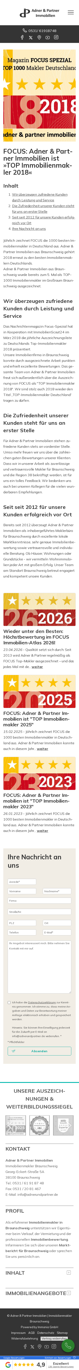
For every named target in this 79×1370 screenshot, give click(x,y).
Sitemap (62, 1332)
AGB (31, 1332)
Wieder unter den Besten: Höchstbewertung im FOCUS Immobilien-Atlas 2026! (36, 637)
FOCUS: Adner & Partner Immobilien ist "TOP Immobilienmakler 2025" (36, 719)
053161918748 (68, 1345)
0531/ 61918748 (42, 30)
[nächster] (69, 1125)
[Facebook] (22, 38)
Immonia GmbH (48, 1327)
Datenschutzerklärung (42, 1002)
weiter (37, 667)
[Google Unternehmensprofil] (39, 38)
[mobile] (71, 12)
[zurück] (10, 1125)
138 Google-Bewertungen (61, 1366)
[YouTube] (47, 38)
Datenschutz (45, 1332)
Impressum (18, 1332)
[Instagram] (56, 38)
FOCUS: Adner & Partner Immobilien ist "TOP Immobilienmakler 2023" (36, 801)
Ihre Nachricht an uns (29, 228)
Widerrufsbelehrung (24, 1338)
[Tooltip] (74, 1358)
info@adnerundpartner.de (37, 1194)
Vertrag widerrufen (54, 1338)
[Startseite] (39, 12)
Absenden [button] (39, 1051)
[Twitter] (31, 38)
